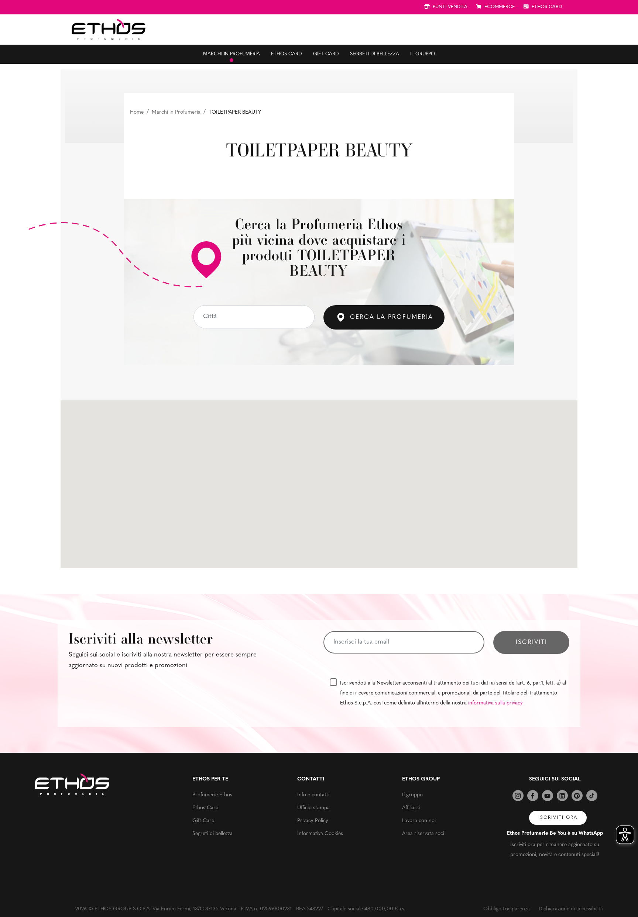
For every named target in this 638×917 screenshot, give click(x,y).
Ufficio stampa (313, 808)
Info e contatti (313, 795)
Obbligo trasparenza (506, 909)
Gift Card (326, 54)
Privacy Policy (312, 821)
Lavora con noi (419, 821)
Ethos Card (286, 54)
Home (137, 112)
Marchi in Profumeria (176, 112)
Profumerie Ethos (212, 795)
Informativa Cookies (320, 834)
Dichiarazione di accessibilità (571, 909)
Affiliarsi (411, 808)
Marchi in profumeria (231, 54)
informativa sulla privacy (495, 703)
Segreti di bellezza (374, 54)
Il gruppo (422, 54)
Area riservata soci (423, 834)
